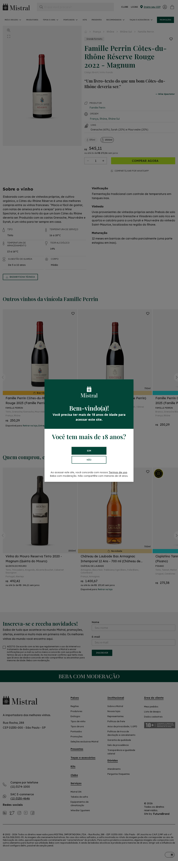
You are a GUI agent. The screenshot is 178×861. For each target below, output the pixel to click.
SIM (89, 450)
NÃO (89, 459)
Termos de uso (118, 472)
